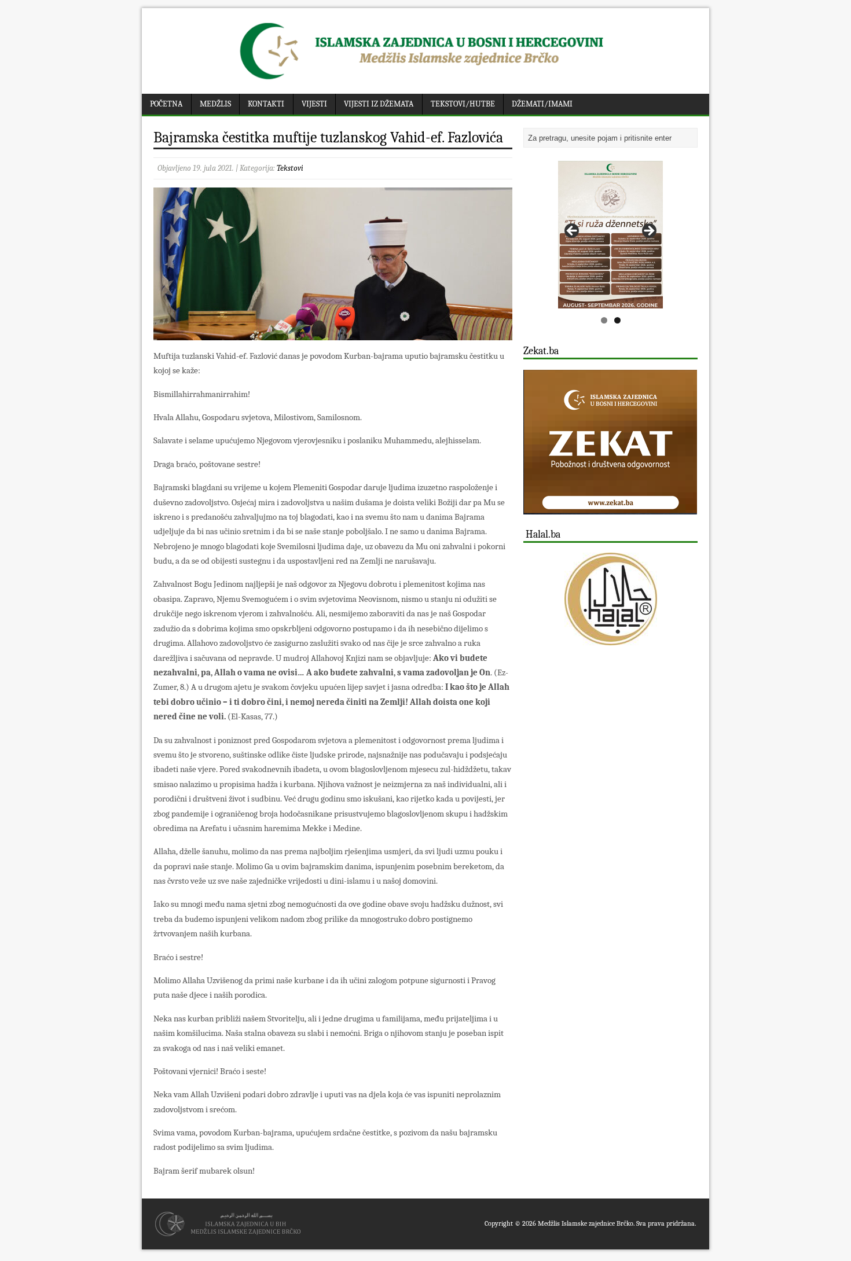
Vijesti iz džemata (378, 104)
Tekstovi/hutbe (463, 104)
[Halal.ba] (610, 599)
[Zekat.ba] (610, 507)
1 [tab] (604, 320)
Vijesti (314, 104)
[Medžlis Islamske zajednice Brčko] (426, 79)
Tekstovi (290, 168)
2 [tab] (617, 320)
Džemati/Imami (542, 104)
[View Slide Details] (610, 234)
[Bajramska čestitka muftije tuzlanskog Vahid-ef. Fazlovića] (332, 333)
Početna (166, 104)
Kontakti (266, 104)
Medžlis (215, 104)
